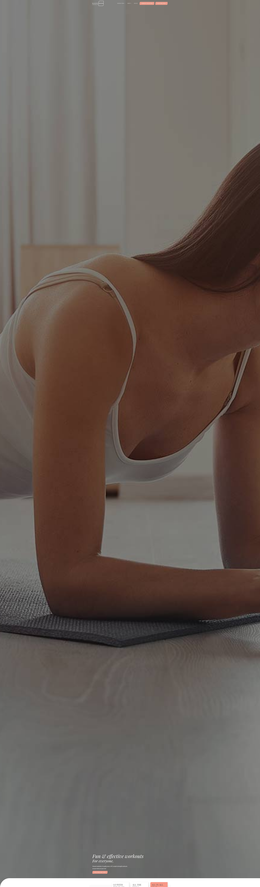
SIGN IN (136, 3)
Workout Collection (147, 3)
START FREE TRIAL (161, 3)
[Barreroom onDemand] (98, 3)
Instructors (120, 3)
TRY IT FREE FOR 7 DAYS (100, 872)
